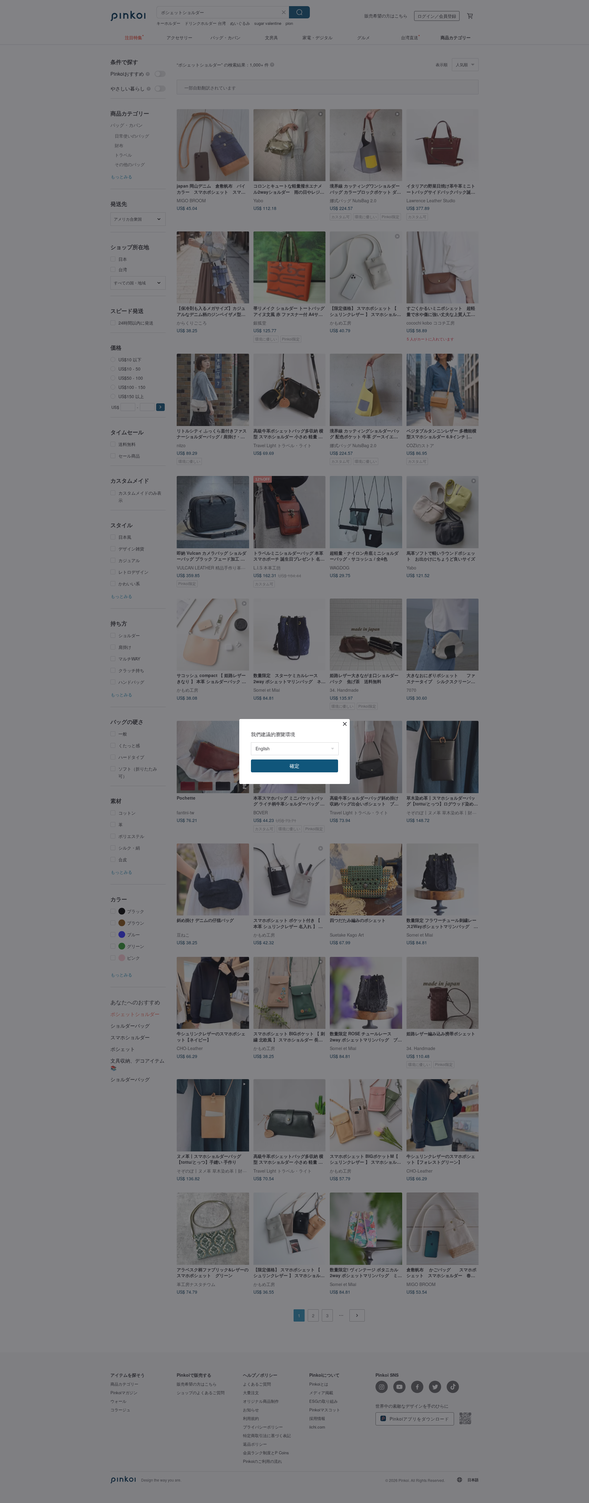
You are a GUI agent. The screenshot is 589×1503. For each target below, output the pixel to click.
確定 (294, 765)
